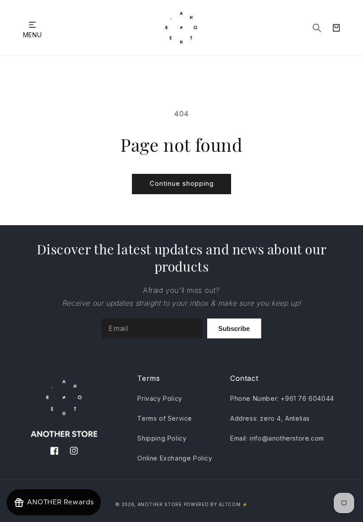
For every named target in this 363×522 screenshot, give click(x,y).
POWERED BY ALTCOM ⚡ (216, 504)
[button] (32, 24)
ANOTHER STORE (161, 504)
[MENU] (32, 24)
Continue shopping (182, 183)
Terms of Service (164, 418)
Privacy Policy (159, 398)
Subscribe (234, 328)
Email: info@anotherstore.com (277, 438)
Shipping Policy (161, 438)
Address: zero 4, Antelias (270, 418)
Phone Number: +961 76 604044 (282, 398)
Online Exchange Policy (174, 458)
